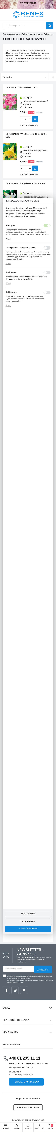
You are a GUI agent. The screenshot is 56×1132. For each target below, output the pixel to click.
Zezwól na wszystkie (28, 929)
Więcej (8, 239)
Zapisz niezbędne (28, 921)
